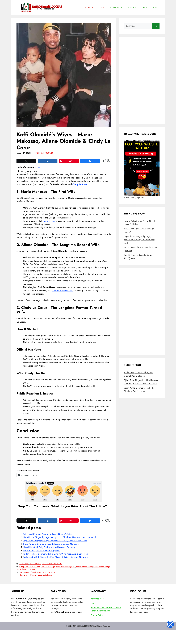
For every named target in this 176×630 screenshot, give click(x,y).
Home (93, 603)
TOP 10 (144, 7)
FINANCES (114, 7)
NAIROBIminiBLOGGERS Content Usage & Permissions (106, 609)
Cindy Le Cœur (80, 184)
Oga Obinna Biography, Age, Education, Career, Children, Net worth (55, 540)
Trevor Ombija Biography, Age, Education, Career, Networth (51, 543)
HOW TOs (132, 7)
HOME (87, 7)
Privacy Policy (97, 615)
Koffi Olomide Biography (65, 566)
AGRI (155, 7)
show (37, 167)
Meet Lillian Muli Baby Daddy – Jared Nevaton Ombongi (49, 547)
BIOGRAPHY (24, 563)
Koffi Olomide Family (84, 566)
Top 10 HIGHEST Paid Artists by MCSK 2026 (37, 572)
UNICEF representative (62, 290)
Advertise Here (97, 598)
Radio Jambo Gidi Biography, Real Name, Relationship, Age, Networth (55, 557)
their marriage (49, 220)
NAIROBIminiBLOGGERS (52, 563)
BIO (100, 7)
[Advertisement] (142, 80)
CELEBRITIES (35, 563)
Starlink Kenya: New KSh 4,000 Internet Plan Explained (138, 374)
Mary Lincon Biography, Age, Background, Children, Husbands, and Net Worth (60, 537)
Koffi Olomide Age (48, 566)
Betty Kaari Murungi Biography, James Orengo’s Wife (47, 534)
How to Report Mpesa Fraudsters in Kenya (35, 575)
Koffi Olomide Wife (27, 569)
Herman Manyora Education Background (41, 550)
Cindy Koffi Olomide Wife (29, 566)
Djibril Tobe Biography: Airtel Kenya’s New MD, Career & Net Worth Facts (141, 382)
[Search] (156, 26)
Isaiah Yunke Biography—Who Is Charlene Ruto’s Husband (139, 389)
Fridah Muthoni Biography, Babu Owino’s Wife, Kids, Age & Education (55, 553)
